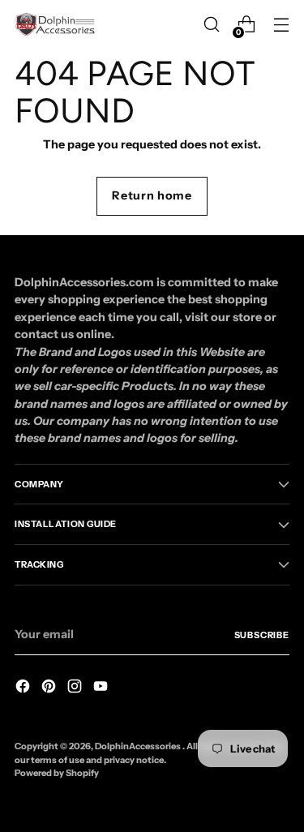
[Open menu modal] (281, 24)
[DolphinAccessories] (55, 24)
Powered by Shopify (57, 772)
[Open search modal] (211, 24)
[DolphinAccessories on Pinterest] (50, 688)
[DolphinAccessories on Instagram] (76, 688)
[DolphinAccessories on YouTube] (102, 688)
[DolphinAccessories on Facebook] (24, 688)
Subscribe (261, 635)
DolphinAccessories (138, 746)
